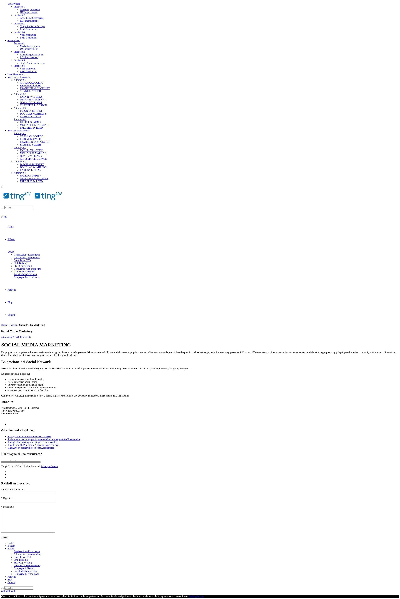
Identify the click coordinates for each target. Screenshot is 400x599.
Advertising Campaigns (31, 18)
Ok (190, 596)
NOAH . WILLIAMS (31, 102)
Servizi (11, 252)
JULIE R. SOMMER (30, 122)
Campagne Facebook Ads (26, 277)
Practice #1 (19, 6)
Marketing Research (30, 9)
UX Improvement (29, 12)
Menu (4, 216)
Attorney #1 (20, 80)
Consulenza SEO (22, 260)
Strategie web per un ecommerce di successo (29, 436)
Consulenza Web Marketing (27, 268)
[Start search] (2, 208)
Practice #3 (19, 23)
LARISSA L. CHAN (30, 116)
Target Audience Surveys (32, 26)
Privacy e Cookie (49, 466)
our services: (14, 4)
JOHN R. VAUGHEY (31, 96)
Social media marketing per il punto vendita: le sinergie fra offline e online (44, 439)
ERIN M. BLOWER (30, 85)
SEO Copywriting (23, 266)
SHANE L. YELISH (30, 91)
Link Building (21, 263)
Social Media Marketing (26, 274)
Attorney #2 (20, 94)
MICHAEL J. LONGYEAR (34, 125)
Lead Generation (28, 29)
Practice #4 (19, 32)
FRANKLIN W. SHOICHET (35, 88)
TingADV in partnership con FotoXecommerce (31, 447)
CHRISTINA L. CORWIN (33, 105)
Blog (10, 302)
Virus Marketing (28, 34)
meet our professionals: (19, 77)
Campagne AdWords (24, 271)
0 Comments (24, 337)
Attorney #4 (20, 119)
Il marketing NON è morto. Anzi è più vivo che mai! (33, 445)
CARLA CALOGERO (31, 82)
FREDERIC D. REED (31, 127)
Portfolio (12, 289)
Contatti (11, 314)
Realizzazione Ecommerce (27, 254)
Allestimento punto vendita (27, 257)
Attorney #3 (20, 108)
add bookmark (8, 591)
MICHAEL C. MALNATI (33, 99)
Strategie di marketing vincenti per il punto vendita (32, 442)
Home (11, 226)
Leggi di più (198, 596)
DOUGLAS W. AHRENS (33, 113)
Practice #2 (19, 15)
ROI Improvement (29, 20)
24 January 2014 (9, 337)
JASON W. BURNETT (32, 111)
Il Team (11, 239)
